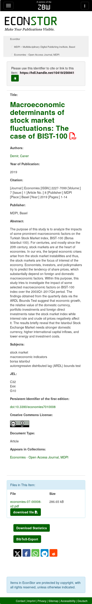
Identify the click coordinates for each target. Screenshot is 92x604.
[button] (17, 553)
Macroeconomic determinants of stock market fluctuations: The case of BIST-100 (39, 120)
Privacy (42, 601)
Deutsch (82, 601)
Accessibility (68, 601)
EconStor (15, 39)
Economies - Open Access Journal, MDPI (36, 54)
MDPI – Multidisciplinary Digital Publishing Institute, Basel (44, 46)
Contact (20, 601)
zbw (44, 7)
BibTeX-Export (27, 539)
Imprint (31, 601)
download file (24, 512)
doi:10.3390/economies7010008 (33, 406)
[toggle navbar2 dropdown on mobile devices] (85, 5)
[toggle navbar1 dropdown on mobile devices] (8, 5)
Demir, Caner (19, 156)
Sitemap (53, 601)
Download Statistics (31, 528)
